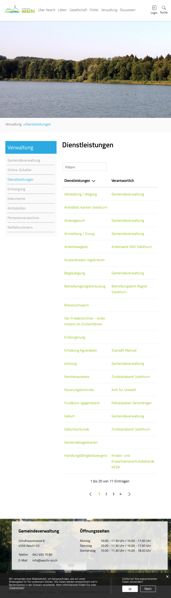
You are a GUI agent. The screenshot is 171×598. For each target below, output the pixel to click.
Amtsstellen (17, 208)
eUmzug (70, 363)
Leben (62, 9)
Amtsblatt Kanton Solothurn (85, 207)
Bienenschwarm (76, 305)
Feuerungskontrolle (79, 389)
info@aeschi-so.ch (45, 560)
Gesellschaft (78, 9)
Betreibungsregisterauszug (84, 286)
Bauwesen (127, 9)
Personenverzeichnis (23, 217)
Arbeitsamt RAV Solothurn (132, 246)
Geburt (69, 416)
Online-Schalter (20, 169)
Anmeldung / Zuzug (79, 233)
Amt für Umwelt (124, 389)
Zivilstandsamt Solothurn (131, 376)
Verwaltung (109, 9)
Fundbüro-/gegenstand (81, 402)
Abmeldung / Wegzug (80, 194)
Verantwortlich (123, 180)
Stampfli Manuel (124, 350)
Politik (94, 9)
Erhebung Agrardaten (80, 350)
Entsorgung (16, 189)
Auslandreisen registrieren (84, 259)
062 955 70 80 (42, 554)
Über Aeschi (46, 9)
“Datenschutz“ (16, 588)
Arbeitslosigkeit (76, 246)
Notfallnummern (20, 227)
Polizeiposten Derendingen (132, 402)
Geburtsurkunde (76, 429)
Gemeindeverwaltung (24, 160)
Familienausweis (76, 376)
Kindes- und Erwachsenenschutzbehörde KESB (133, 461)
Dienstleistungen (30, 179)
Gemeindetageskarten (81, 442)
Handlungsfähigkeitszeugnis (85, 455)
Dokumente (16, 198)
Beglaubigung (74, 273)
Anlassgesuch (74, 220)
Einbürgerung (74, 337)
